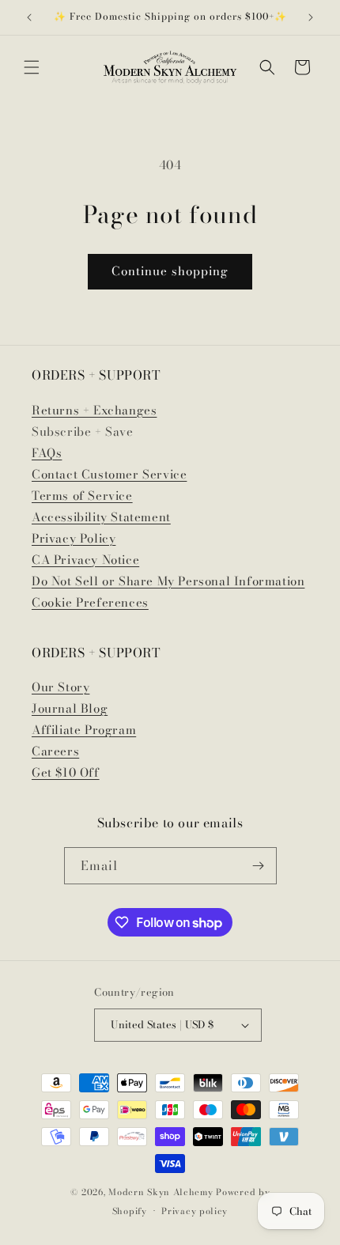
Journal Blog (70, 708)
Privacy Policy (73, 538)
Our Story (60, 687)
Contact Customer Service (109, 474)
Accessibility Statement (101, 517)
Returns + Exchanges (94, 410)
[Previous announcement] (29, 17)
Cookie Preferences (90, 602)
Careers (55, 751)
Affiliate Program (84, 730)
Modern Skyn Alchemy (160, 1192)
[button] (31, 67)
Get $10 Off (66, 772)
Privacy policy (194, 1211)
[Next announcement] (310, 17)
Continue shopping (170, 271)
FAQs (47, 453)
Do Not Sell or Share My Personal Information (168, 581)
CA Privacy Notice (85, 560)
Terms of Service (82, 495)
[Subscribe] (258, 865)
